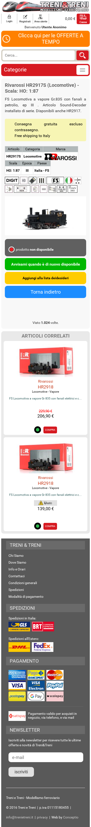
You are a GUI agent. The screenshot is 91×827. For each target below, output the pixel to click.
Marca (61, 149)
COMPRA (50, 429)
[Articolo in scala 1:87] (23, 180)
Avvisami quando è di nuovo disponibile (45, 264)
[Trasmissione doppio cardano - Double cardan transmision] (52, 189)
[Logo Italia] (69, 180)
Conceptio (70, 817)
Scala (13, 163)
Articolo (13, 149)
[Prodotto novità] (45, 502)
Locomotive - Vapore (45, 391)
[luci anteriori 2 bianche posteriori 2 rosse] (77, 180)
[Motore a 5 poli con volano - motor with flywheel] (35, 189)
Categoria (32, 149)
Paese (42, 163)
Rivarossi (45, 381)
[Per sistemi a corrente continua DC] (43, 189)
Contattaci (16, 576)
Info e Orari (16, 569)
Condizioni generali (22, 583)
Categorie (15, 70)
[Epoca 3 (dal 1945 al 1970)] (41, 180)
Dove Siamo (17, 562)
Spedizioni (16, 590)
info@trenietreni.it (19, 817)
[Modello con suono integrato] (9, 189)
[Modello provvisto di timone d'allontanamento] (22, 189)
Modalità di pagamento (25, 596)
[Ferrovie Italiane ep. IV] (55, 180)
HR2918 (45, 386)
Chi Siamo (16, 556)
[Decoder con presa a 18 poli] (32, 180)
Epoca (27, 163)
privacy (42, 817)
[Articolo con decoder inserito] (12, 180)
